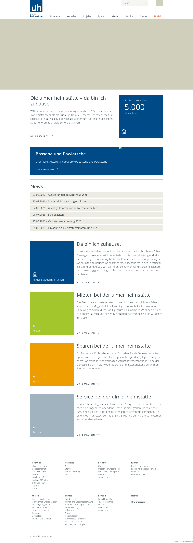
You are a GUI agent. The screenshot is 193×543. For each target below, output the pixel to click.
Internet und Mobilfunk (42, 518)
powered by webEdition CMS (183, 541)
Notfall (157, 16)
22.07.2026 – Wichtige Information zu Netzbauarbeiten (65, 208)
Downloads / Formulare (75, 518)
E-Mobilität (37, 516)
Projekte (87, 16)
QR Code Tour (38, 483)
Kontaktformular (138, 474)
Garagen (35, 513)
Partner (35, 488)
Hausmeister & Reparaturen (77, 504)
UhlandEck (103, 474)
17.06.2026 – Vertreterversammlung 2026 (57, 221)
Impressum (103, 510)
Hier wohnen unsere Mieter (44, 501)
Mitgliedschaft (38, 477)
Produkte (135, 471)
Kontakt (143, 16)
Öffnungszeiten (138, 502)
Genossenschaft (39, 468)
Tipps (67, 513)
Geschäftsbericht (39, 471)
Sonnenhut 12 (104, 477)
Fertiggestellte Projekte (108, 471)
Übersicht (102, 466)
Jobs (67, 474)
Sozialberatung (71, 507)
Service (129, 16)
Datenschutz (103, 507)
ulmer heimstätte (39, 466)
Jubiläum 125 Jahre (40, 480)
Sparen (101, 16)
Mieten (115, 16)
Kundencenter (71, 499)
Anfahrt (101, 504)
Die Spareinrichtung (140, 466)
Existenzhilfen (71, 510)
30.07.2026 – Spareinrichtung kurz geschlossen (60, 201)
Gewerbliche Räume (41, 510)
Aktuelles (71, 16)
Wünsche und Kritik (73, 521)
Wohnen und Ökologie (75, 524)
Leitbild (35, 474)
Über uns (55, 16)
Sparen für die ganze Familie (143, 468)
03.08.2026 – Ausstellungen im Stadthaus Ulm (60, 194)
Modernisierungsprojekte (109, 468)
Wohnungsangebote (41, 504)
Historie (35, 485)
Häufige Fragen (71, 516)
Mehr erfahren (39, 136)
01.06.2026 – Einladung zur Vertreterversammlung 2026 (65, 228)
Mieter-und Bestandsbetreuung (79, 501)
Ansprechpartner (105, 501)
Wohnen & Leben (39, 507)
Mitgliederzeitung (72, 471)
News (67, 466)
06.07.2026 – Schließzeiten (48, 214)
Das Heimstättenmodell (42, 499)
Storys (68, 468)
